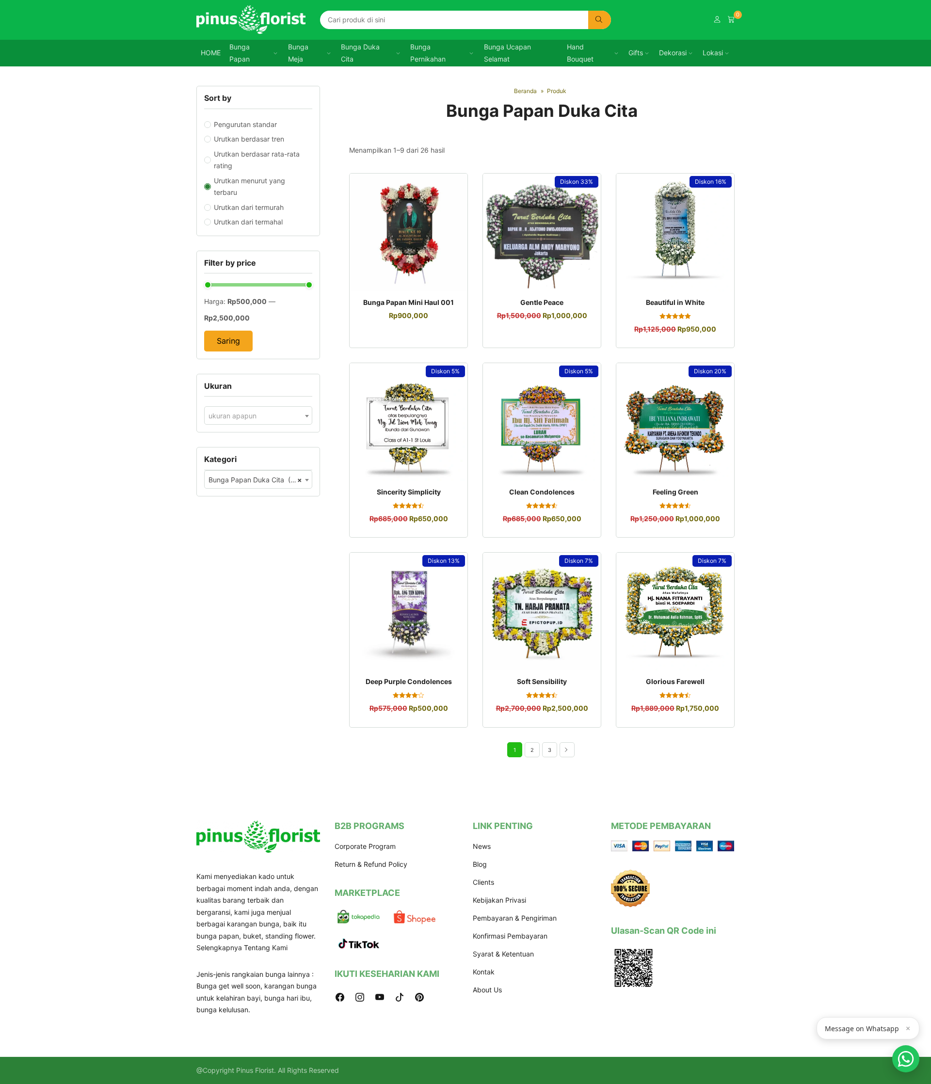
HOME (211, 52)
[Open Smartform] (905, 1058)
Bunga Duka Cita (360, 53)
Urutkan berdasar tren (249, 139)
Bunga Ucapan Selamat (507, 53)
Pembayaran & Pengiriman (515, 918)
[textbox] (258, 416)
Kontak (484, 972)
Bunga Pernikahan (428, 53)
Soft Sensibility (542, 681)
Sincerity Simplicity (409, 492)
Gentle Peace (541, 302)
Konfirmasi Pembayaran (510, 936)
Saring (228, 341)
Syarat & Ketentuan (503, 954)
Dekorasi (673, 52)
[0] (731, 20)
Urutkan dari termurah (249, 207)
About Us (487, 990)
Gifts (635, 52)
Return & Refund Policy (371, 864)
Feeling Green (675, 492)
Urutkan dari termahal (248, 222)
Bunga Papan (239, 53)
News (482, 846)
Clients (483, 882)
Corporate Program (365, 846)
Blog (480, 864)
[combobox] (258, 415)
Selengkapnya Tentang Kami (242, 947)
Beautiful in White (675, 302)
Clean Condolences (542, 492)
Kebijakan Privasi (499, 900)
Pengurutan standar (245, 124)
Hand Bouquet (580, 53)
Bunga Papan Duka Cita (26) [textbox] (255, 480)
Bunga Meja (298, 53)
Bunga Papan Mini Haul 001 (408, 302)
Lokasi (713, 52)
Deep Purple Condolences (409, 681)
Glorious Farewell (675, 681)
